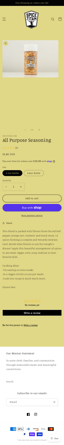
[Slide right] (39, 129)
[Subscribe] (54, 402)
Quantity (6, 180)
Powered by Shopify (40, 440)
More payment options (32, 215)
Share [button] (9, 223)
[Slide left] (25, 129)
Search (10, 381)
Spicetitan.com (27, 440)
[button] (4, 19)
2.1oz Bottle (12, 173)
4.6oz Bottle (33, 173)
